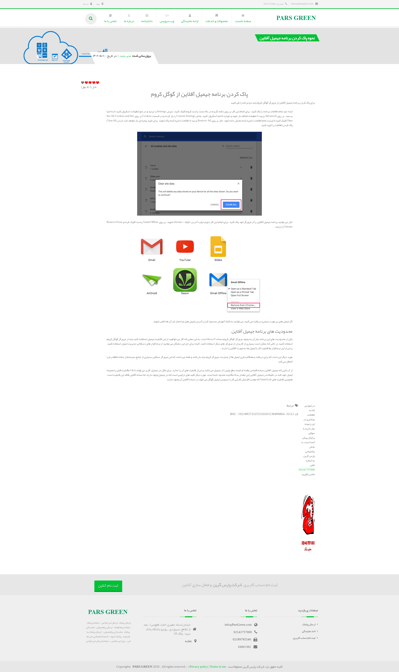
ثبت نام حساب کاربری (304, 638)
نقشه (188, 641)
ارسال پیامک (308, 624)
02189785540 (242, 639)
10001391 (244, 647)
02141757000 (307, 469)
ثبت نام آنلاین (108, 585)
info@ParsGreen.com (302, 4)
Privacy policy (199, 666)
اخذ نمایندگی (308, 631)
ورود (98, 4)
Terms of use (218, 666)
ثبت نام (86, 4)
